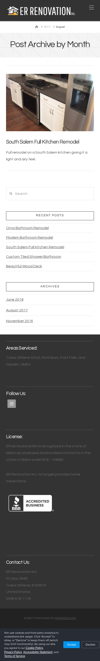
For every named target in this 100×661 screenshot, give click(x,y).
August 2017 (17, 310)
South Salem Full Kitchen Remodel (42, 142)
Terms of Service (14, 656)
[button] (91, 8)
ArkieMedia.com (65, 618)
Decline (90, 644)
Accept (71, 644)
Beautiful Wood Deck (24, 266)
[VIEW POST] (50, 102)
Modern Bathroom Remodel (29, 237)
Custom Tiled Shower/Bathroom (33, 256)
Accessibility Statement (37, 652)
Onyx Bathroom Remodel (27, 228)
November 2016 (19, 321)
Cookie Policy (34, 648)
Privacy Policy (13, 652)
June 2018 (14, 299)
